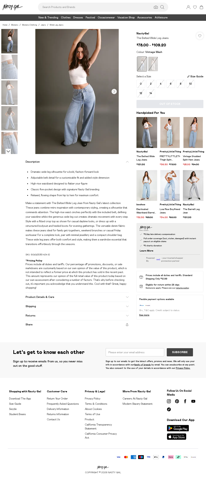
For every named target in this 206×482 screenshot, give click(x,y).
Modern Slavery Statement (137, 403)
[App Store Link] (178, 432)
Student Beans (17, 414)
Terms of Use (92, 414)
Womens (14, 25)
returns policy (182, 288)
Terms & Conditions (96, 403)
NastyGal (142, 33)
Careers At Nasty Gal (135, 398)
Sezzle (13, 409)
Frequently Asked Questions (63, 403)
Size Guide (15, 403)
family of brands (142, 364)
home (5, 25)
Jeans (43, 25)
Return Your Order (57, 398)
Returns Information (58, 414)
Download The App (20, 398)
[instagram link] (169, 401)
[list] (77, 91)
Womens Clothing (29, 25)
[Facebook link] (185, 401)
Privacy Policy (92, 398)
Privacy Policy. (183, 368)
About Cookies (93, 409)
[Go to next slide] (114, 91)
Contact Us (53, 419)
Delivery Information (58, 409)
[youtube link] (193, 401)
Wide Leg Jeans (56, 25)
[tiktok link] (169, 409)
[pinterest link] (177, 401)
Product (89, 419)
